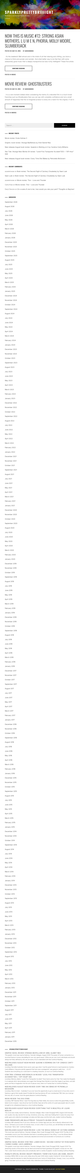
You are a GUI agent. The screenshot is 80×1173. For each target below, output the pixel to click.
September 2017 (11, 684)
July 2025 (8, 264)
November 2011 (10, 997)
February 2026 (10, 233)
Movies (14, 113)
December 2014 (10, 831)
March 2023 (9, 389)
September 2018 (11, 631)
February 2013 (10, 930)
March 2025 (9, 282)
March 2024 (9, 336)
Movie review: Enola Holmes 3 (16, 138)
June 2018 (8, 644)
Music (14, 74)
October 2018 (10, 626)
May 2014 (8, 863)
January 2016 (10, 773)
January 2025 (10, 291)
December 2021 (10, 456)
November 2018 (10, 622)
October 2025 (10, 251)
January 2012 (10, 988)
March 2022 (9, 443)
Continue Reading (18, 68)
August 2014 (9, 849)
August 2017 (9, 689)
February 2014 (10, 876)
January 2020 (10, 559)
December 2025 (11, 242)
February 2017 (10, 715)
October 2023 (10, 358)
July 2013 (8, 907)
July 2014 (8, 854)
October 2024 (10, 305)
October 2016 (10, 733)
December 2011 (10, 992)
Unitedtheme (60, 1169)
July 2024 (8, 318)
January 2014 (10, 881)
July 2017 (8, 693)
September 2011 (10, 1005)
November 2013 (10, 889)
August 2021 (9, 474)
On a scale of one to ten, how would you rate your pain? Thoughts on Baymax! (45, 189)
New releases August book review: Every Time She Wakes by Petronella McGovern (35, 159)
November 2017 (10, 675)
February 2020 (10, 555)
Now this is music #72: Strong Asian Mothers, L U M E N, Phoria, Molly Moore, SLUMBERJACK (38, 41)
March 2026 (9, 229)
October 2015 (10, 787)
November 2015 (10, 782)
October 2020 (10, 519)
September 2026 (11, 202)
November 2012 (10, 943)
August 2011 (9, 1010)
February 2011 (10, 1032)
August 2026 (9, 206)
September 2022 (11, 416)
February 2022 (10, 447)
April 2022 (9, 439)
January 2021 (10, 506)
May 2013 (8, 916)
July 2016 (8, 747)
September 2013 (11, 898)
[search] (74, 15)
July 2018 (8, 639)
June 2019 (8, 590)
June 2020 (9, 537)
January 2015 (10, 827)
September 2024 (11, 309)
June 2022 (9, 430)
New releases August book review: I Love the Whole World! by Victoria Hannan (40, 1130)
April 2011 (8, 1028)
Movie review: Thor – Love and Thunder (31, 180)
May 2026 (8, 220)
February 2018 (10, 662)
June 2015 (8, 805)
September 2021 (11, 470)
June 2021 (8, 483)
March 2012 (9, 979)
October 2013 (10, 894)
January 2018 (10, 666)
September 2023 (11, 363)
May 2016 (8, 755)
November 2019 (10, 568)
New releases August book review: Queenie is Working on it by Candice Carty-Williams (36, 147)
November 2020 (11, 514)
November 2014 (10, 836)
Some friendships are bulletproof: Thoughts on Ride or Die (31, 1120)
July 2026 (8, 211)
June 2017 (8, 698)
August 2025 (9, 260)
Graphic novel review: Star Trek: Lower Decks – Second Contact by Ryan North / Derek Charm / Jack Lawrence (40, 1143)
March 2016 (9, 764)
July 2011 (8, 1014)
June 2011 (8, 1019)
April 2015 (8, 814)
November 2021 (10, 461)
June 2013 (8, 912)
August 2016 (9, 742)
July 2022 (8, 425)
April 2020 (9, 546)
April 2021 (8, 492)
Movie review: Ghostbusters (28, 84)
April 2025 (9, 278)
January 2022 (10, 452)
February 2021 (10, 501)
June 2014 (8, 858)
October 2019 (10, 572)
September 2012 (11, 952)
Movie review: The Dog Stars (17, 1099)
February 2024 (10, 340)
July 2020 (8, 532)
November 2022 (11, 407)
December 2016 (10, 724)
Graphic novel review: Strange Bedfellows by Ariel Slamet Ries (28, 143)
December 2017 (10, 671)
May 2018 (8, 648)
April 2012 (8, 974)
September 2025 (11, 256)
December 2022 (11, 403)
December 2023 (11, 349)
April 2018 (8, 653)
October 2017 (10, 680)
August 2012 (9, 956)
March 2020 (9, 550)
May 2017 (8, 702)
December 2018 (10, 617)
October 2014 (10, 840)
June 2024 (9, 323)
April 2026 (9, 224)
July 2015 (8, 800)
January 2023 (10, 398)
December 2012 (10, 939)
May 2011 (8, 1023)
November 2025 (11, 247)
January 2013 (10, 934)
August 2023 (9, 367)
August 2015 (9, 796)
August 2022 (9, 421)
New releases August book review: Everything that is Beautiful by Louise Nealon (37, 1109)
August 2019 (9, 581)
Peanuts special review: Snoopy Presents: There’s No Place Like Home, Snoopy (39, 1154)
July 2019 (8, 586)
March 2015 (9, 818)
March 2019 (9, 604)
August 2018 (9, 635)
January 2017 (10, 720)
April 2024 (9, 331)
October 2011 (9, 1001)
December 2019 (10, 564)
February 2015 (10, 822)
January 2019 (10, 613)
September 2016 (11, 738)
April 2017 (8, 706)
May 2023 (8, 380)
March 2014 (9, 872)
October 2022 (10, 412)
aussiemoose (29, 51)
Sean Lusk (8, 176)
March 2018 (9, 657)
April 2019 (8, 599)
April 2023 (9, 385)
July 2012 (8, 961)
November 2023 (11, 354)
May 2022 (8, 434)
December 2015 (10, 778)
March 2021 (9, 497)
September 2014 (11, 845)
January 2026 (10, 238)
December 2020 (11, 510)
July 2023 (8, 372)
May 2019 (8, 595)
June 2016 (8, 751)
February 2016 (10, 769)
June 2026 (9, 215)
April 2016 (8, 760)
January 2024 (10, 345)
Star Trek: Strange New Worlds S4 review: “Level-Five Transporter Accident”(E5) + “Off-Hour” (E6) (39, 153)
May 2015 (8, 809)
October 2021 (10, 465)
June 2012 (8, 965)
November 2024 (11, 300)
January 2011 (9, 1037)
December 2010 (10, 1041)
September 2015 (11, 791)
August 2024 (9, 313)
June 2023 (9, 376)
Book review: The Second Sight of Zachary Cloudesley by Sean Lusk (42, 171)
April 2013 (8, 921)
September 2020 (11, 523)
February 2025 (10, 287)
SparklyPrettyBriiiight (29, 12)
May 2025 (8, 273)
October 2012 (10, 947)
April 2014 (8, 867)
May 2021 (8, 488)
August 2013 (9, 903)
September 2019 (11, 577)
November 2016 (10, 729)
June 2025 (9, 269)
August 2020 (9, 528)
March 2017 (9, 711)
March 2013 (9, 925)
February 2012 (10, 983)
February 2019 (10, 608)
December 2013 (10, 885)
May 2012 (8, 970)
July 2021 (8, 479)
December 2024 (11, 296)
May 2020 (8, 541)
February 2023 (10, 394)
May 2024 (8, 327)
